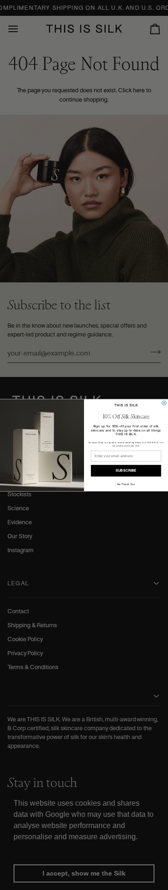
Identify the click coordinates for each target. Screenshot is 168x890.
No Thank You (126, 483)
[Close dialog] (164, 403)
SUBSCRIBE (126, 470)
